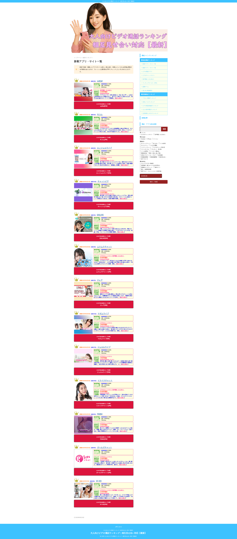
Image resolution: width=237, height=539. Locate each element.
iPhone (107, 93)
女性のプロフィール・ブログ (148, 155)
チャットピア (103, 181)
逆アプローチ (144, 159)
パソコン (111, 160)
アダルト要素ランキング (149, 98)
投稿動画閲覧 (144, 157)
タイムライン (144, 145)
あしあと (155, 143)
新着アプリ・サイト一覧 (149, 64)
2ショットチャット (146, 143)
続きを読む (119, 98)
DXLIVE (100, 215)
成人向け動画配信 (147, 90)
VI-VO (99, 481)
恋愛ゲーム (146, 86)
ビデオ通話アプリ (147, 71)
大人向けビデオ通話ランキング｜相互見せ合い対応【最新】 (118, 530)
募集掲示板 (144, 153)
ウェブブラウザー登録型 (147, 163)
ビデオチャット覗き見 (159, 147)
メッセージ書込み (154, 151)
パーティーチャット (146, 147)
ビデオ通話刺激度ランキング (150, 105)
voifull (99, 81)
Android (102, 93)
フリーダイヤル (145, 149)
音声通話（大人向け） (106, 90)
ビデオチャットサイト (106, 123)
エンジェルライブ (104, 148)
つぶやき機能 (153, 145)
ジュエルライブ (103, 347)
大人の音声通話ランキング (150, 109)
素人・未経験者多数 (146, 169)
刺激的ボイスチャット (146, 167)
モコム (100, 114)
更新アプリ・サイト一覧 (149, 67)
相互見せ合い (162, 157)
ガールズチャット (104, 447)
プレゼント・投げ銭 (156, 149)
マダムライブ (103, 313)
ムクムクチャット (104, 246)
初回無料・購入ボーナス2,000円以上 (150, 165)
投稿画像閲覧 (153, 157)
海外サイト (157, 167)
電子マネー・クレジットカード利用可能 (151, 171)
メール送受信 (144, 151)
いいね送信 (163, 143)
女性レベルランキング (149, 102)
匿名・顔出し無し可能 (154, 153)
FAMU (99, 414)
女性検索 (160, 155)
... (113, 98)
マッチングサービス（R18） (150, 83)
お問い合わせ (118, 526)
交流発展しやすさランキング (150, 113)
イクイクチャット (105, 380)
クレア (100, 280)
